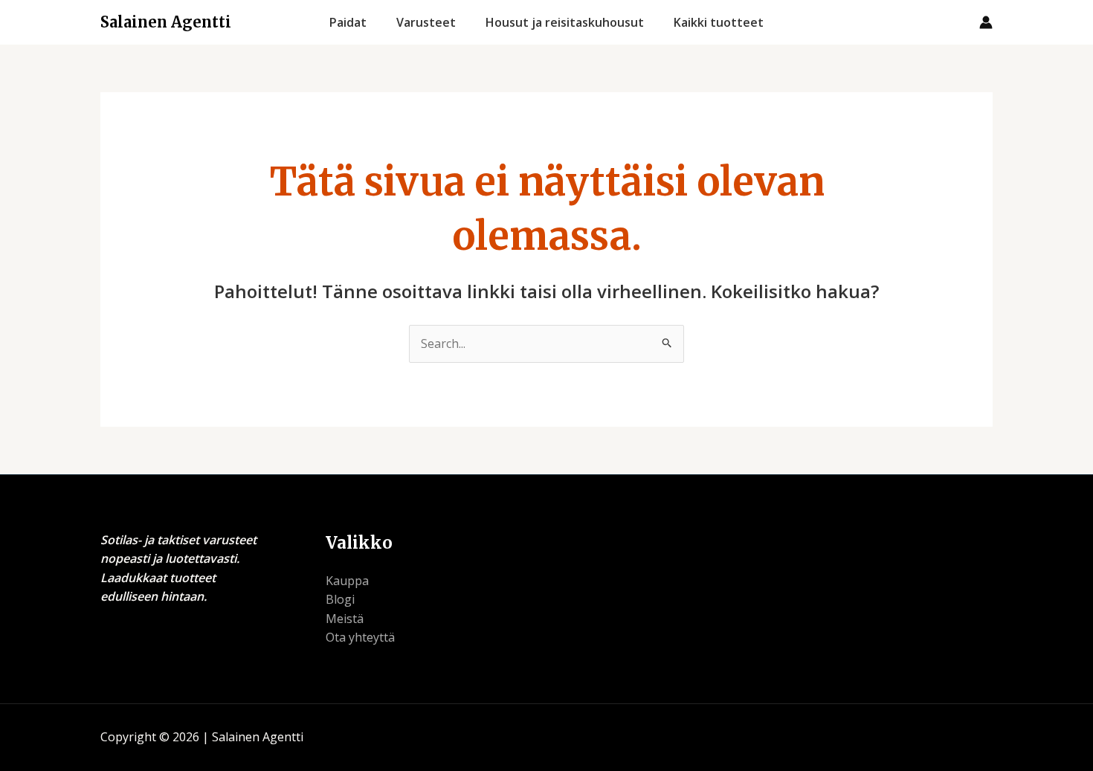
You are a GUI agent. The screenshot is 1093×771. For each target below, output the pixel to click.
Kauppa (347, 580)
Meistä (345, 618)
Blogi (340, 599)
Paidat (348, 22)
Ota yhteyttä (360, 637)
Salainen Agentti (165, 22)
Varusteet (426, 22)
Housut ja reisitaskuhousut (565, 22)
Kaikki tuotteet (719, 22)
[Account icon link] (986, 22)
